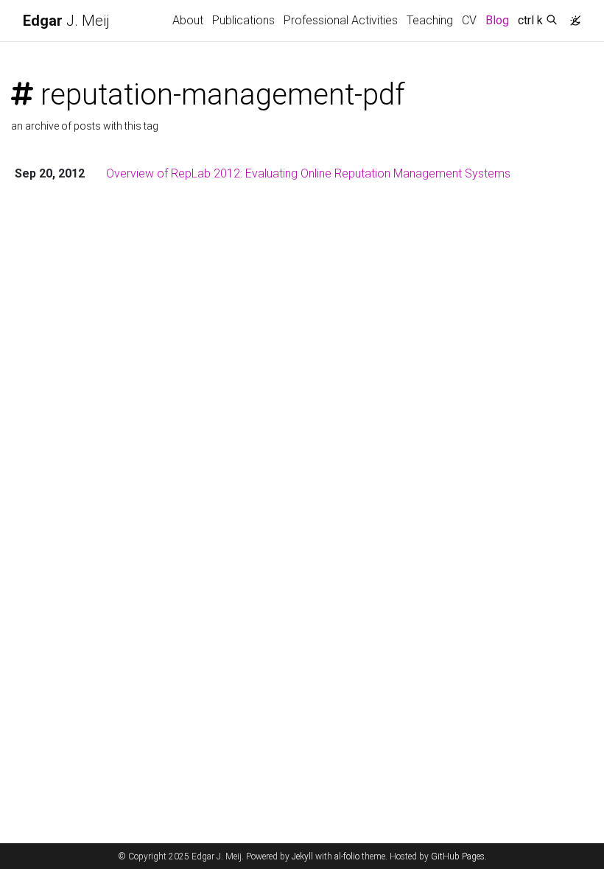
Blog (497, 20)
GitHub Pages (458, 856)
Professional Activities (341, 20)
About (187, 20)
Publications (243, 20)
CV (469, 20)
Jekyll (302, 856)
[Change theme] (571, 16)
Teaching (430, 20)
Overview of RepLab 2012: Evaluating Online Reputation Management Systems (308, 173)
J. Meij (66, 20)
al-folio (346, 856)
